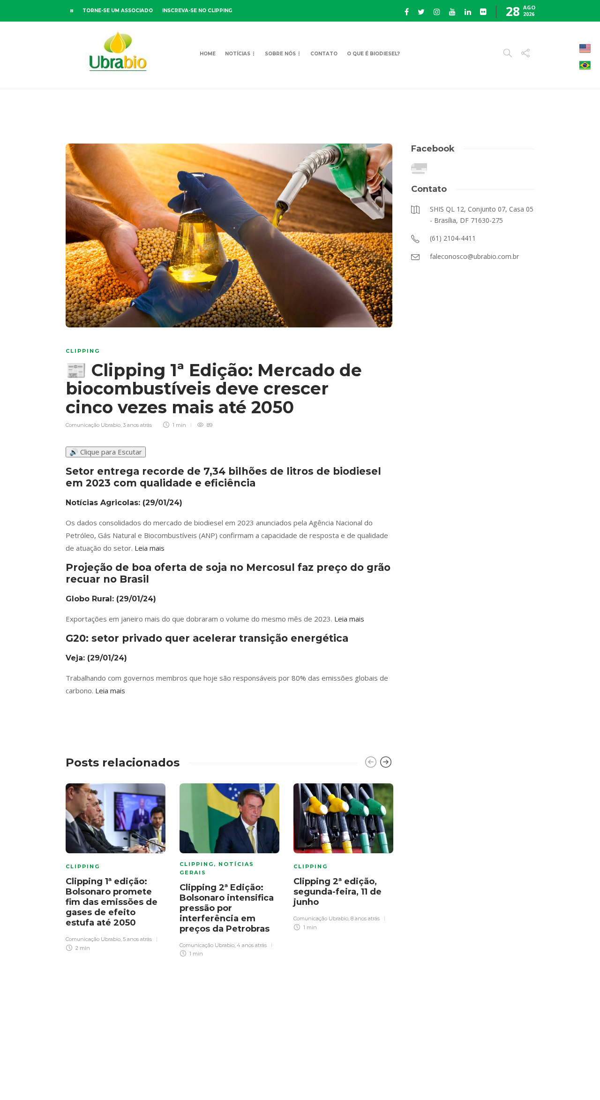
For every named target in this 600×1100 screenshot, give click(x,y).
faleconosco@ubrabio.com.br (250, 1076)
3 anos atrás (137, 425)
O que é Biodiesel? (373, 54)
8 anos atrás (365, 918)
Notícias (237, 54)
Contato (324, 54)
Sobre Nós (280, 54)
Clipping (83, 351)
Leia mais (150, 548)
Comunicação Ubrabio (93, 425)
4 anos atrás (252, 945)
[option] (115, 866)
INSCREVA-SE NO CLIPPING (197, 11)
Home (208, 54)
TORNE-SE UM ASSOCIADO (117, 11)
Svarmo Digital (368, 1076)
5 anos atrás (137, 939)
